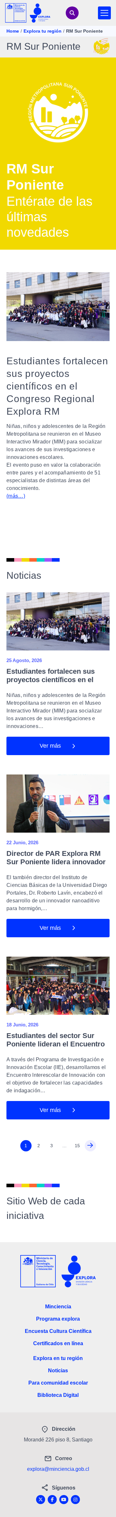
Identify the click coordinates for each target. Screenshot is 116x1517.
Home (12, 31)
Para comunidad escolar (58, 1383)
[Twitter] (40, 1499)
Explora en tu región (58, 1358)
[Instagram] (75, 1499)
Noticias (58, 1370)
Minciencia (58, 1306)
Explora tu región (43, 31)
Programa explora (58, 1319)
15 (77, 1145)
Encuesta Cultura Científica (58, 1331)
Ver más (50, 746)
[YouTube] (63, 1499)
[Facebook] (52, 1499)
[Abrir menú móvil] (104, 12)
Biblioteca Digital (58, 1395)
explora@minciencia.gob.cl (58, 1469)
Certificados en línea (58, 1343)
